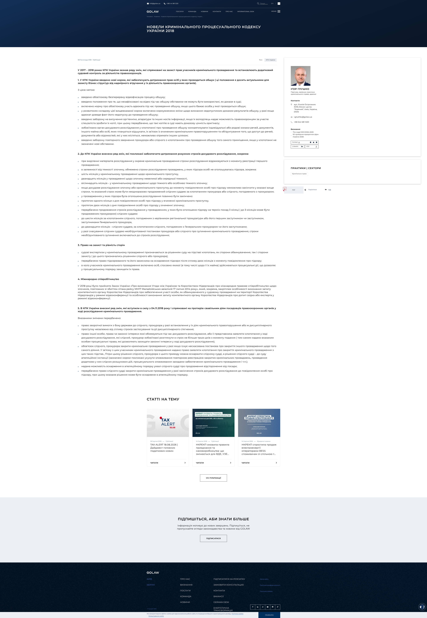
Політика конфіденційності (270, 585)
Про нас (229, 11)
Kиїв (149, 579)
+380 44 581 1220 (172, 3)
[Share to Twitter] (309, 190)
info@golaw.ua (155, 3)
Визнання (186, 585)
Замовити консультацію (229, 585)
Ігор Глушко (300, 89)
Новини (204, 11)
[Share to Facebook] (309, 190)
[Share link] (309, 190)
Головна (150, 16)
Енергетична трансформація (223, 609)
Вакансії (219, 596)
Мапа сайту (264, 579)
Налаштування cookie (156, 616)
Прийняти (269, 615)
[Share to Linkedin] (309, 190)
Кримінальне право (299, 174)
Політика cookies (237, 614)
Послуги (180, 11)
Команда (192, 11)
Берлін (151, 585)
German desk (221, 602)
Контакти (217, 11)
